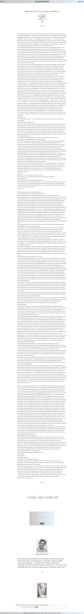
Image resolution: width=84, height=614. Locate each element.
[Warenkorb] (82, 1)
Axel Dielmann (42, 15)
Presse (38, 613)
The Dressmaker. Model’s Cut (27, 607)
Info (36, 613)
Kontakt (45, 613)
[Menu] (1, 1)
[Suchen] (3, 1)
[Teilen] (43, 26)
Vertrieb (42, 613)
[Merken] (41, 26)
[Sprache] (80, 1)
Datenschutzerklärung (52, 613)
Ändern (42, 523)
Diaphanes (42, 2)
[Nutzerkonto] (79, 1)
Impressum (59, 613)
